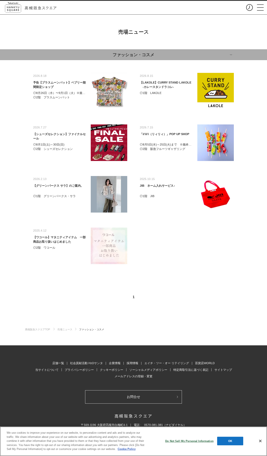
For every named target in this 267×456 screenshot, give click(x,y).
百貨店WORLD (205, 363)
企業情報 (115, 363)
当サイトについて (47, 369)
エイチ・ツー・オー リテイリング (166, 363)
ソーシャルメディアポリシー (148, 369)
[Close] (260, 441)
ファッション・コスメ (91, 329)
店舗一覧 (58, 363)
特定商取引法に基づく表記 (190, 369)
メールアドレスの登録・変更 (133, 376)
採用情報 (132, 363)
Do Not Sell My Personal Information (189, 440)
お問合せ (133, 397)
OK (230, 440)
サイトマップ (223, 369)
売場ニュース (64, 329)
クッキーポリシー (111, 369)
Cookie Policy (127, 449)
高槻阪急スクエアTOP (38, 329)
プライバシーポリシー (79, 369)
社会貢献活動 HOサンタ (86, 363)
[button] (260, 7)
